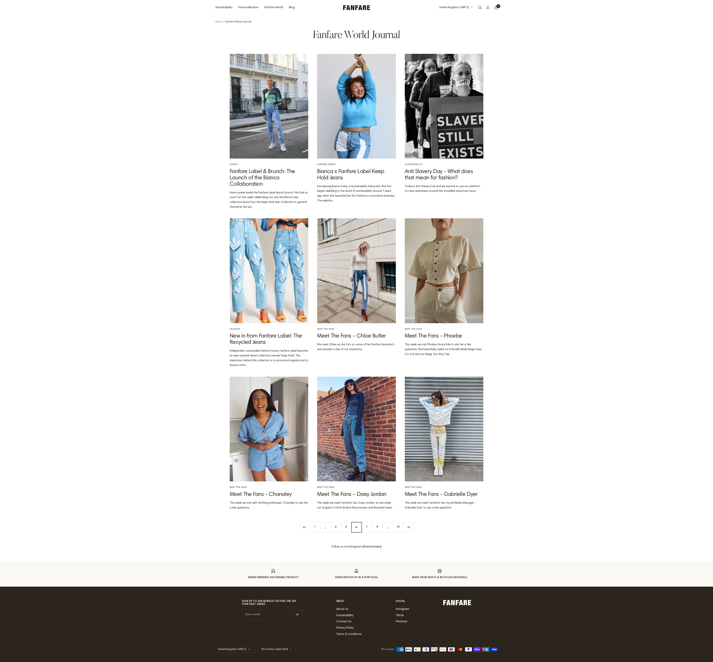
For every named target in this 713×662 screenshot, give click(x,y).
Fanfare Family (326, 164)
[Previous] (304, 527)
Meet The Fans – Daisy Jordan (351, 494)
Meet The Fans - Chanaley (261, 494)
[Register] (297, 614)
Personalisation (248, 7)
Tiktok (400, 615)
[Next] (408, 527)
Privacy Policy (345, 627)
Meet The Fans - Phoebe (433, 336)
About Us (342, 609)
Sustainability (223, 7)
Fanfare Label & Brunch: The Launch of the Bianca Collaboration (262, 178)
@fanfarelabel (372, 546)
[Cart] (496, 7)
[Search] (480, 7)
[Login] (487, 7)
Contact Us (343, 621)
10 (398, 527)
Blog (292, 7)
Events (234, 164)
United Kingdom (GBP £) (454, 7)
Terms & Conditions (349, 634)
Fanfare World (273, 7)
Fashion (235, 329)
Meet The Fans (326, 329)
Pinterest (401, 621)
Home (218, 22)
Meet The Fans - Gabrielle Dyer (441, 494)
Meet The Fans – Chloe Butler (351, 336)
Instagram (402, 609)
